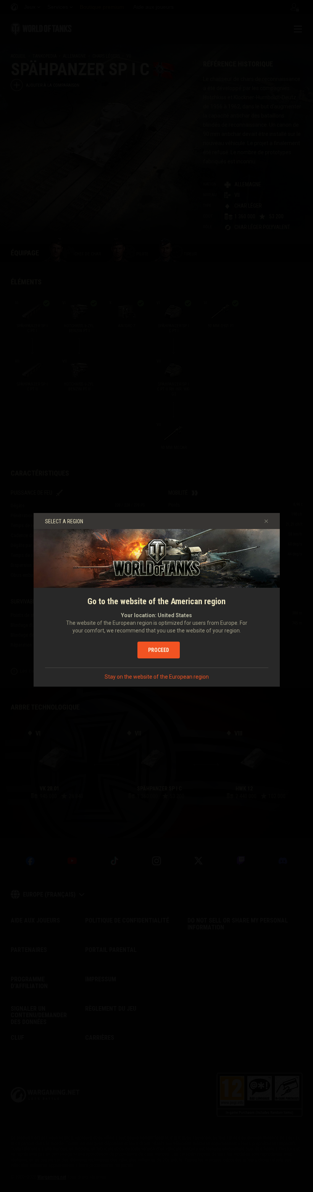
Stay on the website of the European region (157, 677)
